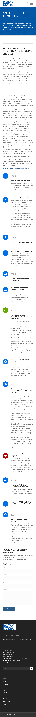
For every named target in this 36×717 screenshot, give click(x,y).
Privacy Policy (6, 701)
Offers (4, 690)
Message (5, 589)
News (4, 704)
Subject (5, 582)
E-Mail (5, 575)
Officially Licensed (7, 693)
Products (5, 698)
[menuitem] (26, 3)
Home (4, 681)
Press (4, 695)
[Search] (26, 3)
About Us (5, 684)
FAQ (4, 687)
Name (5, 567)
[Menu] (30, 3)
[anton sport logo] (15, 3)
